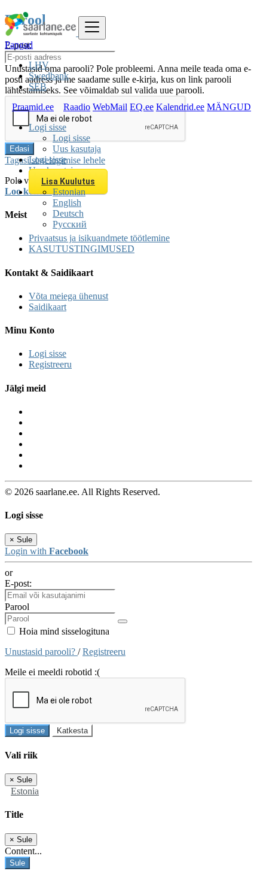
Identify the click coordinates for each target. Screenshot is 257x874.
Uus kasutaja (77, 149)
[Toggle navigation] (92, 28)
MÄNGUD (229, 107)
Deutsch (68, 213)
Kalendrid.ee (180, 107)
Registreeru (50, 364)
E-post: (18, 583)
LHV (39, 65)
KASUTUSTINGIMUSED (81, 249)
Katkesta (72, 730)
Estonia (25, 791)
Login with (46, 551)
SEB (38, 86)
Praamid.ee (33, 107)
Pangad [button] (19, 45)
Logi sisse (71, 138)
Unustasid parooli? (41, 652)
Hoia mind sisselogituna (63, 631)
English (67, 203)
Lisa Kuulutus (68, 181)
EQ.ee (142, 107)
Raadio (76, 107)
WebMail (110, 107)
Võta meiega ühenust (68, 296)
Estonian (69, 192)
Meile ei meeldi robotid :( (52, 672)
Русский (70, 224)
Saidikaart (47, 307)
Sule (17, 862)
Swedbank (49, 76)
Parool (17, 607)
